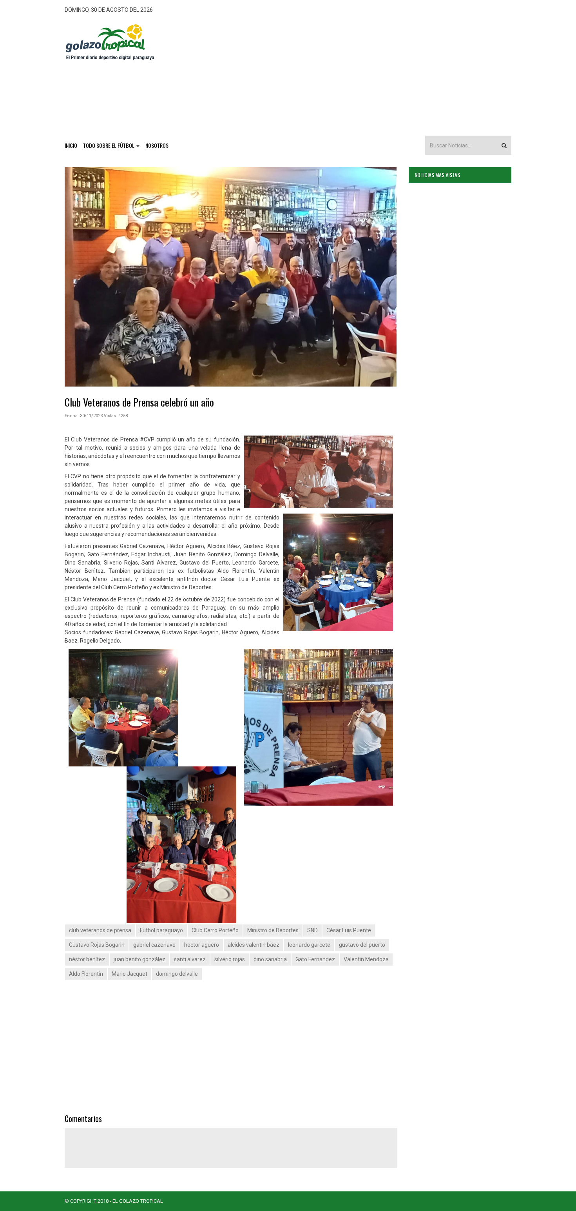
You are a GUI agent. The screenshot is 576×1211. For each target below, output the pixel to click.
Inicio (71, 145)
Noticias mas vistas (437, 175)
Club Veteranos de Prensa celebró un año (139, 402)
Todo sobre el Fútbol (109, 145)
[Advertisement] (345, 75)
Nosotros (156, 145)
